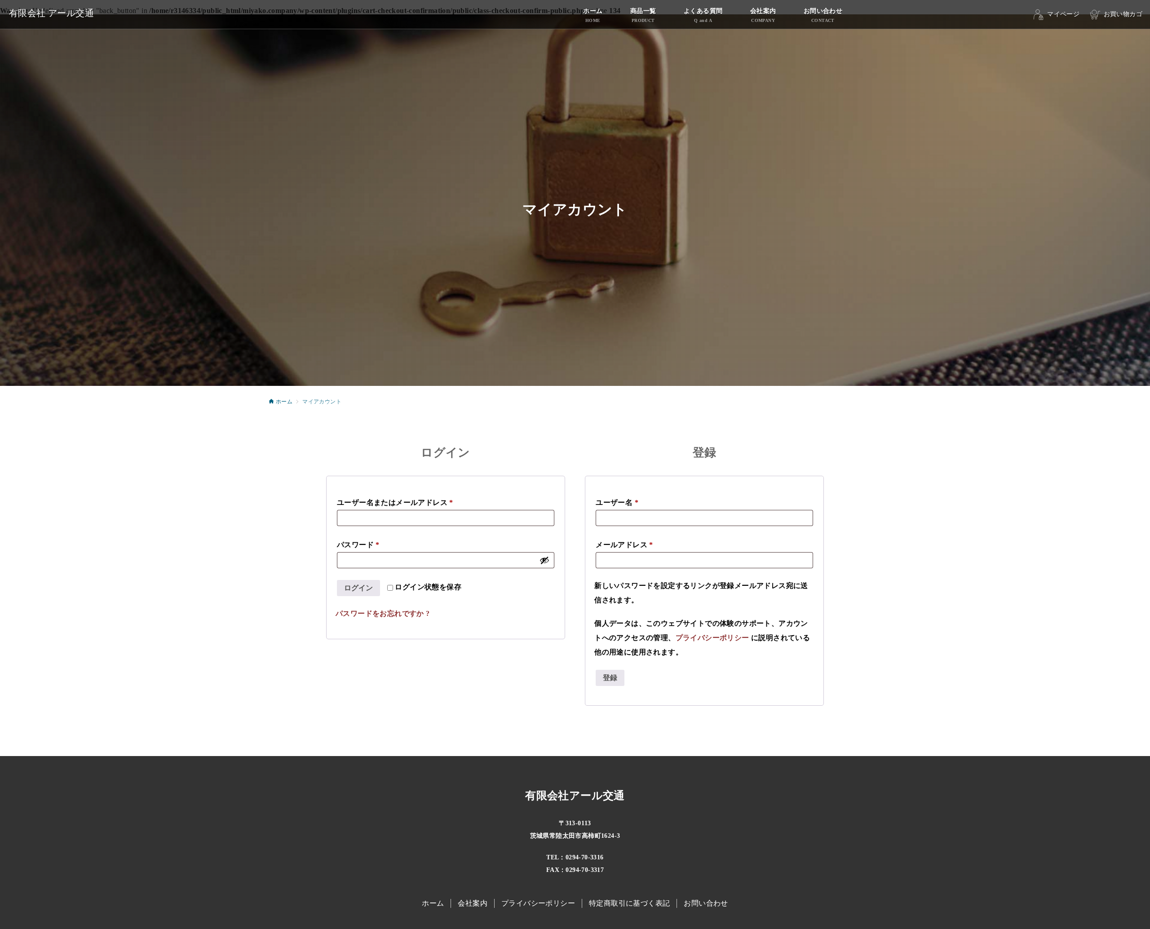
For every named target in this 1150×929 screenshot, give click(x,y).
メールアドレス (624, 545)
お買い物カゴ (1123, 14)
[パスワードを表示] (544, 560)
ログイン (358, 588)
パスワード (358, 545)
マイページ (1063, 14)
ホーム (433, 903)
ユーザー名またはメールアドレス (395, 502)
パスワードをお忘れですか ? (383, 613)
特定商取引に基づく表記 (629, 903)
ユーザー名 (617, 502)
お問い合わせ (706, 903)
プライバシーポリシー (712, 637)
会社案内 (472, 903)
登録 (610, 677)
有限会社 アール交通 (51, 13)
